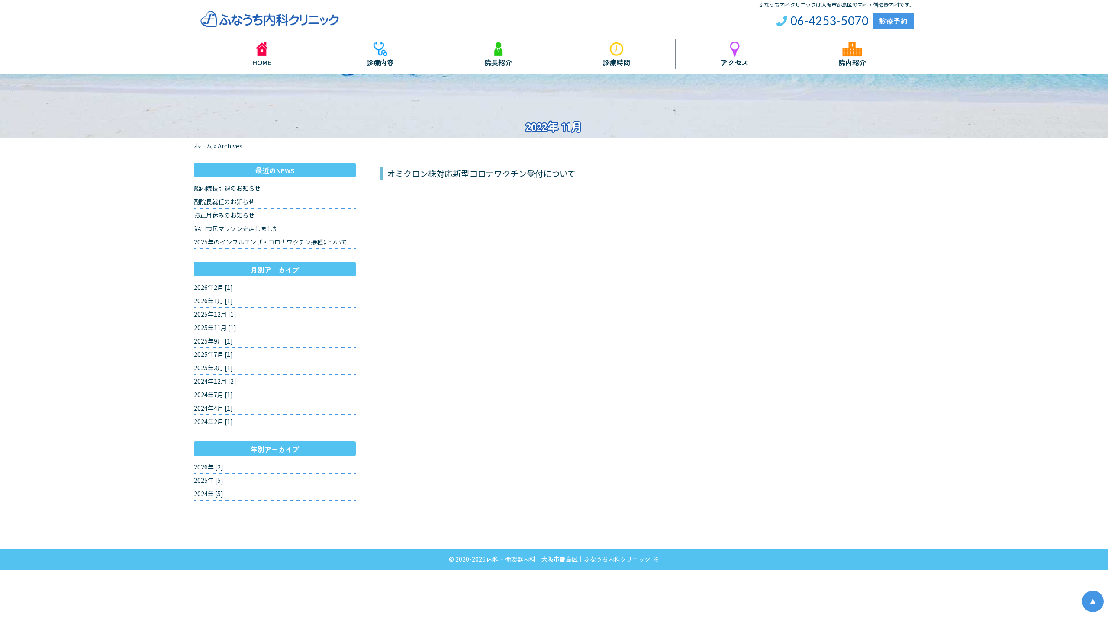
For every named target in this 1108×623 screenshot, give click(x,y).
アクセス (734, 61)
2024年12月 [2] (215, 381)
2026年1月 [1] (213, 300)
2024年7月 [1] (213, 394)
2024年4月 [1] (213, 408)
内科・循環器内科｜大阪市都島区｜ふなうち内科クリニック (569, 559)
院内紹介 (852, 61)
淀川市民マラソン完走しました (236, 228)
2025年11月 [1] (215, 327)
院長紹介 (498, 61)
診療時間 (616, 61)
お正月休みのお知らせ (224, 215)
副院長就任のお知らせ (224, 201)
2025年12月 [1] (215, 314)
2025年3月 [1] (213, 367)
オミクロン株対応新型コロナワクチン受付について (481, 173)
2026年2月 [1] (213, 287)
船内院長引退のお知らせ (227, 188)
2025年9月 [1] (213, 341)
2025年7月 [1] (213, 354)
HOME (261, 61)
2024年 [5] (208, 493)
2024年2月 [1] (213, 421)
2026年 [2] (208, 466)
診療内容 (380, 61)
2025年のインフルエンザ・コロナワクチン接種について (270, 242)
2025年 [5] (208, 480)
